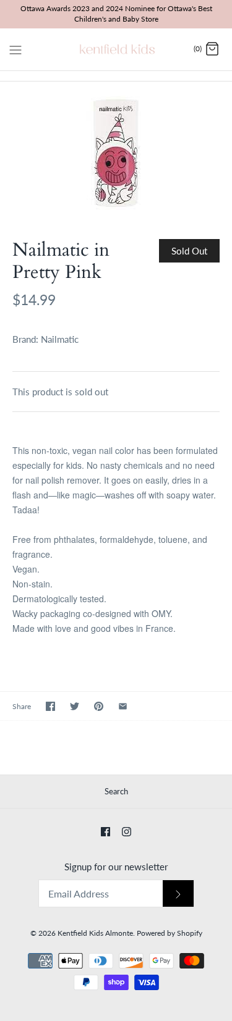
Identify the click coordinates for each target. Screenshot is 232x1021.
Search (116, 791)
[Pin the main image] (98, 706)
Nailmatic (60, 339)
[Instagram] (126, 831)
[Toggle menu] (15, 48)
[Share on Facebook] (50, 706)
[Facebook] (105, 831)
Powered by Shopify (169, 933)
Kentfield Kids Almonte (95, 933)
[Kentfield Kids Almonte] (116, 49)
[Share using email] (122, 706)
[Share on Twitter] (74, 706)
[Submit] (178, 893)
